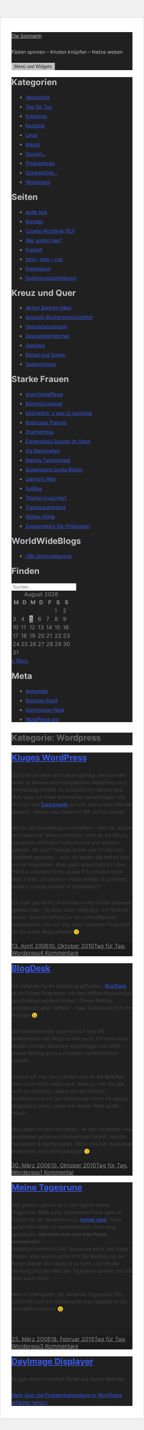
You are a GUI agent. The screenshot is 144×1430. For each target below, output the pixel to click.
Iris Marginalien (43, 451)
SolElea (34, 488)
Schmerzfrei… (41, 172)
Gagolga (35, 345)
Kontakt (34, 221)
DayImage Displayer (52, 1361)
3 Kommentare (59, 1345)
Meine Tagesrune (47, 1187)
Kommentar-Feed (45, 710)
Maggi (33, 144)
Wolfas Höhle (40, 516)
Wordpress (38, 182)
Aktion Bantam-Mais (48, 307)
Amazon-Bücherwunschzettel (59, 317)
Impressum (38, 268)
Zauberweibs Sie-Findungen (58, 526)
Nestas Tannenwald (48, 460)
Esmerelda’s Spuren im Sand (58, 441)
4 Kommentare (59, 952)
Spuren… (36, 154)
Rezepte (35, 125)
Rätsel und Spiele (45, 355)
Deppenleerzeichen (48, 336)
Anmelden (37, 691)
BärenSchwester (44, 403)
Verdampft (38, 97)
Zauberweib (54, 804)
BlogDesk (31, 968)
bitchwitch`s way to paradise (59, 413)
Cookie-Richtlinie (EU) (50, 231)
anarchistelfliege (44, 394)
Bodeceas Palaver (46, 422)
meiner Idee (93, 1219)
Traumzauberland (46, 507)
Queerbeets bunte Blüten (54, 469)
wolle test (36, 212)
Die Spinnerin (27, 36)
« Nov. (20, 660)
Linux (32, 135)
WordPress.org (42, 719)
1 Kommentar (57, 1172)
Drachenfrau (40, 432)
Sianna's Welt (41, 479)
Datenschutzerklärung (51, 278)
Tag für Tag (39, 107)
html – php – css (44, 259)
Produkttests (40, 163)
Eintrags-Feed (41, 700)
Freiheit (34, 250)
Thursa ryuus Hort (46, 498)
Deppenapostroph (46, 326)
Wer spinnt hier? (44, 240)
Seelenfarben (41, 364)
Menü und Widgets (33, 66)
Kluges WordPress (49, 758)
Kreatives (36, 116)
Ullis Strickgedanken (49, 556)
